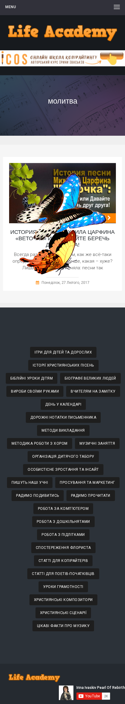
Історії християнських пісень (63, 365)
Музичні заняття (97, 443)
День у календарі (63, 404)
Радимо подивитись (37, 495)
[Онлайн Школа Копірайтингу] (62, 65)
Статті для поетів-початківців (63, 574)
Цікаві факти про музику (63, 626)
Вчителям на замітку (93, 391)
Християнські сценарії (63, 613)
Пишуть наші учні (30, 482)
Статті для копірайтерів (63, 561)
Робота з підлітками (63, 535)
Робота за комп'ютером (63, 508)
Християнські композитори (63, 600)
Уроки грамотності (63, 587)
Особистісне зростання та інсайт (63, 469)
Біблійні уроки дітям (31, 378)
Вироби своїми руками (35, 391)
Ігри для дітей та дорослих (63, 352)
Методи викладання (63, 430)
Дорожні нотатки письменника (63, 417)
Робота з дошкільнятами (63, 522)
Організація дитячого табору (63, 456)
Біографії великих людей (90, 378)
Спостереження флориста (63, 548)
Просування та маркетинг (87, 482)
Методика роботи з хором (40, 443)
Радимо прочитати (90, 495)
